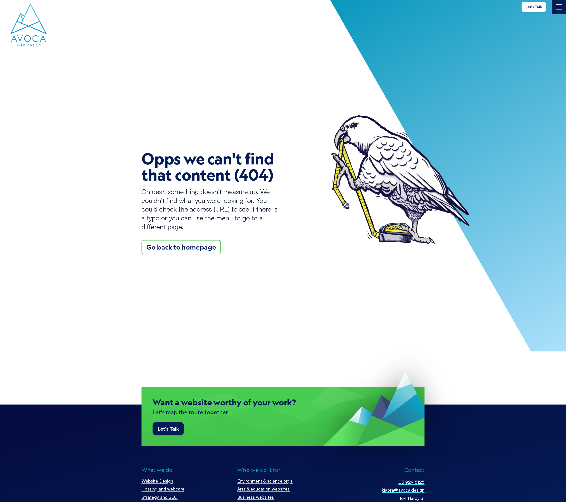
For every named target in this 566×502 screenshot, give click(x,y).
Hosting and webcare (163, 489)
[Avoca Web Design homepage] (29, 25)
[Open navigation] (559, 7)
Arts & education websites (263, 489)
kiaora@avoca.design (403, 490)
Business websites (255, 497)
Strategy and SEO (160, 497)
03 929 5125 (411, 482)
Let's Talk (534, 7)
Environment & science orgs (265, 481)
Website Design (157, 481)
